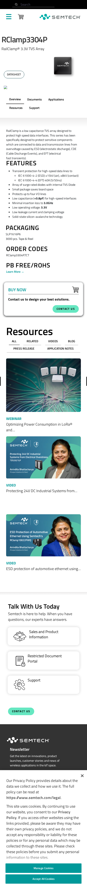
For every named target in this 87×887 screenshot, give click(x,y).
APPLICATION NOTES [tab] (60, 348)
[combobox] (33, 4)
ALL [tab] (14, 341)
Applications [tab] (56, 99)
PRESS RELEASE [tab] (23, 348)
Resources (16, 108)
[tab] (16, 108)
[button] (82, 775)
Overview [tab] (15, 99)
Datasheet (14, 74)
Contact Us (21, 711)
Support (34, 108)
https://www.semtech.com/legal (33, 797)
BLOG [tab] (71, 341)
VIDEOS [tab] (53, 341)
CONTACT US (66, 309)
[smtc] (60, 17)
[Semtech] (32, 744)
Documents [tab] (34, 99)
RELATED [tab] (32, 341)
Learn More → (15, 271)
